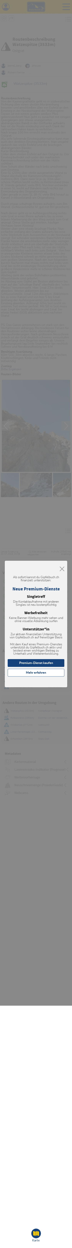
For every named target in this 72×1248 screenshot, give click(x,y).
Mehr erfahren (36, 672)
